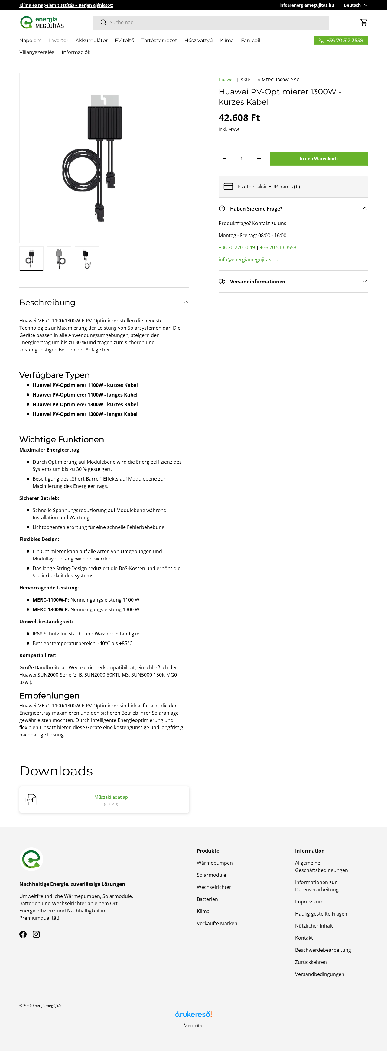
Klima (203, 911)
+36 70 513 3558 (278, 247)
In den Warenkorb (319, 159)
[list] (104, 158)
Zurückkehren (311, 962)
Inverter (58, 40)
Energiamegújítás (47, 1005)
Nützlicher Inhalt (314, 925)
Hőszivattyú (198, 40)
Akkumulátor (92, 40)
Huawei (226, 80)
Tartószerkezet (159, 40)
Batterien (207, 899)
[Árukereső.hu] (193, 1016)
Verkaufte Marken (217, 923)
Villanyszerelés (36, 52)
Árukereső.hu (193, 1025)
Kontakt (304, 938)
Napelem (30, 40)
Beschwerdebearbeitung (323, 950)
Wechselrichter (214, 887)
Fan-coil (250, 40)
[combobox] (211, 22)
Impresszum (309, 901)
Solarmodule (211, 875)
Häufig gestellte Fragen (321, 913)
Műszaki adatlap (111, 797)
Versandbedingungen (319, 974)
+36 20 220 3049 (237, 247)
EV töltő (124, 40)
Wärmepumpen (215, 863)
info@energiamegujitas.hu (306, 5)
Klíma (227, 40)
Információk (76, 52)
